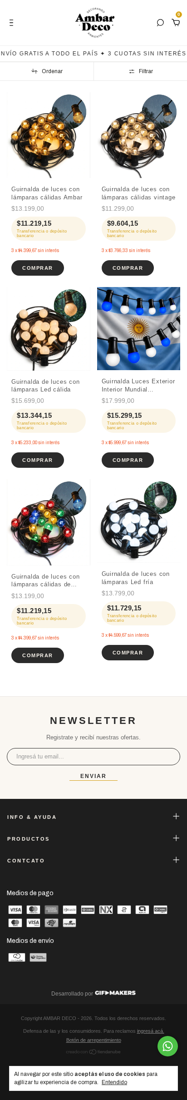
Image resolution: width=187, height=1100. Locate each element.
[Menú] (13, 23)
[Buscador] (160, 23)
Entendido (114, 1082)
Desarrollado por (72, 994)
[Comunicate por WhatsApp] (167, 1046)
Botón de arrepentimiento (93, 1040)
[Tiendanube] (93, 1053)
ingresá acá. (150, 1031)
